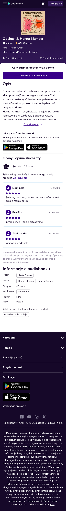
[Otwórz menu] (5, 4)
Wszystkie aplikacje (14, 406)
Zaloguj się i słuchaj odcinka (33, 75)
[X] (44, 417)
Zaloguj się (55, 3)
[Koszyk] (43, 4)
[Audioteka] (15, 3)
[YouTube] (29, 417)
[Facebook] (22, 417)
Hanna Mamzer (17, 52)
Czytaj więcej (31, 124)
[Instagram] (37, 417)
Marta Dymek (16, 47)
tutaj (52, 504)
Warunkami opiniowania (16, 262)
